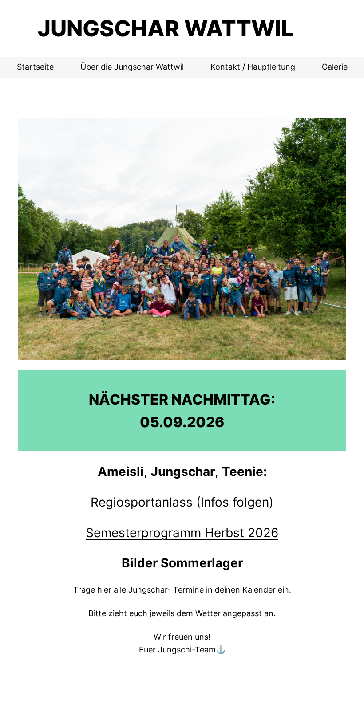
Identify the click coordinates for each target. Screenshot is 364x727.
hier (104, 589)
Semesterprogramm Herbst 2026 (182, 532)
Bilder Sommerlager (182, 562)
